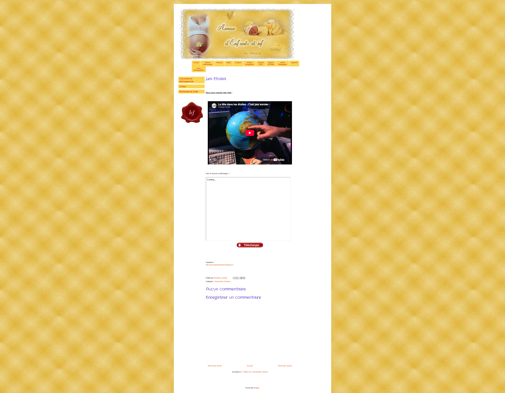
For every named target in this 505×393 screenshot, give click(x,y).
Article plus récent (215, 366)
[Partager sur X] (239, 278)
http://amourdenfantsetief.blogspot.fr (219, 265)
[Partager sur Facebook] (241, 278)
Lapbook (294, 63)
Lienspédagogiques (199, 69)
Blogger (256, 388)
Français (219, 63)
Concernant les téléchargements (186, 80)
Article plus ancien (285, 366)
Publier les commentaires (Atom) (255, 372)
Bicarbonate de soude (188, 91)
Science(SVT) (261, 63)
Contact (182, 86)
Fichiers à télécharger (207, 63)
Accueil (196, 63)
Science (227, 281)
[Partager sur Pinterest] (244, 278)
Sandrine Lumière (221, 278)
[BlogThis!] (236, 278)
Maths (229, 63)
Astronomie (218, 281)
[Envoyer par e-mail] (234, 278)
